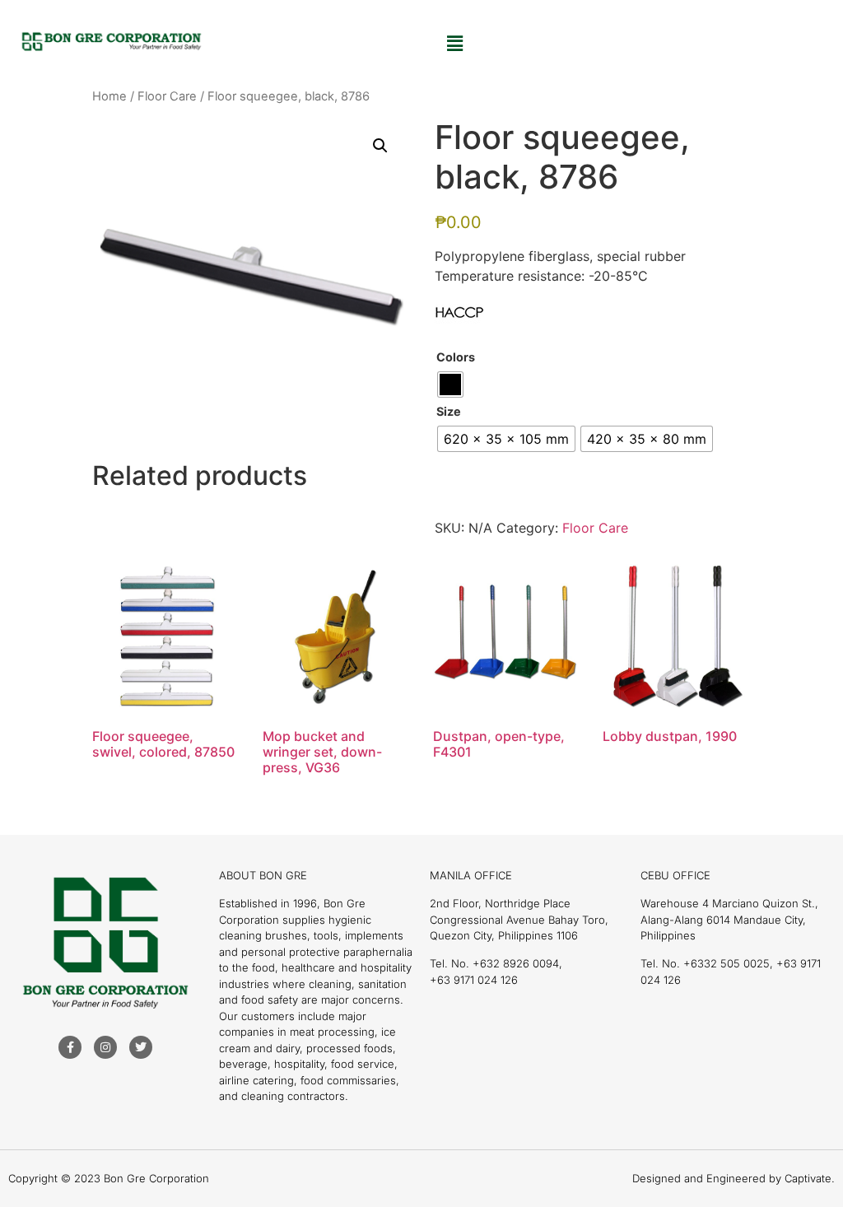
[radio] (450, 384)
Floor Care (167, 96)
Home (109, 96)
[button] (454, 43)
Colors (455, 357)
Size (448, 411)
